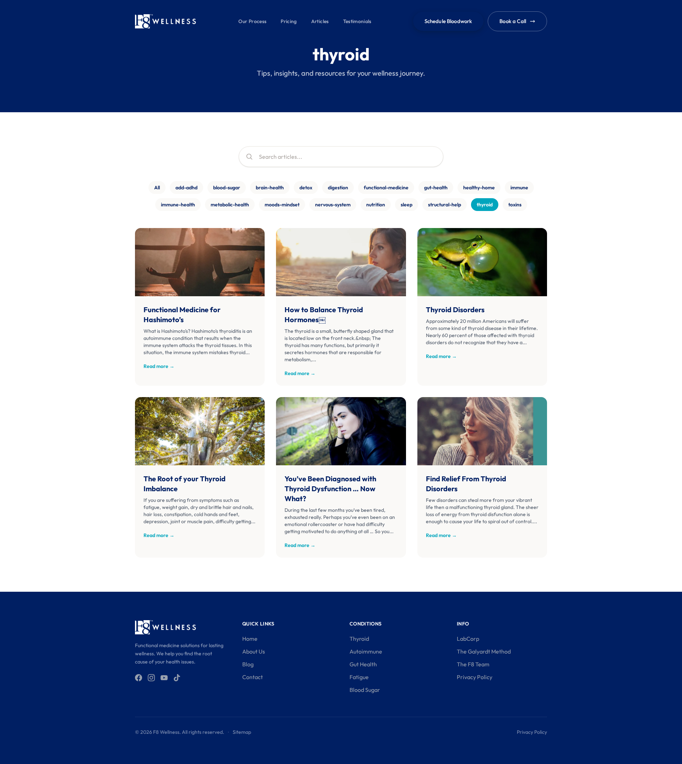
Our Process (252, 21)
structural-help (444, 204)
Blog (248, 664)
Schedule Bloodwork (448, 21)
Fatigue (359, 677)
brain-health (270, 187)
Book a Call (512, 21)
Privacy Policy (474, 677)
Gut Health (363, 664)
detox (305, 187)
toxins (514, 204)
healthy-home (479, 187)
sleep (406, 204)
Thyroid (359, 638)
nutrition (375, 204)
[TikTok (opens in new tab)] (176, 677)
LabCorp (468, 638)
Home (250, 638)
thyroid (485, 204)
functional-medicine (386, 187)
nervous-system (333, 204)
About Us (253, 651)
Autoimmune (366, 651)
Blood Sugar (365, 689)
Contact (252, 677)
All (157, 187)
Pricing (289, 21)
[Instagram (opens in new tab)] (151, 677)
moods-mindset (282, 204)
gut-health (436, 187)
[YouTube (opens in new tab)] (164, 677)
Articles (320, 21)
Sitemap (242, 732)
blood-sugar (226, 187)
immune (519, 187)
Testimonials (357, 21)
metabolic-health (230, 204)
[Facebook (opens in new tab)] (138, 677)
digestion (338, 187)
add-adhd (186, 187)
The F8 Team (473, 664)
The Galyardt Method (484, 651)
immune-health (178, 204)
